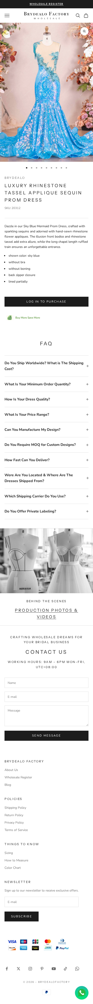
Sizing (9, 853)
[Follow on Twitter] (18, 968)
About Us (11, 770)
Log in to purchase (46, 302)
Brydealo (15, 178)
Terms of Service (16, 830)
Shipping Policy (15, 808)
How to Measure (16, 860)
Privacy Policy (14, 822)
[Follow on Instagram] (30, 968)
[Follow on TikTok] (65, 968)
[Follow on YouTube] (53, 968)
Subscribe (21, 916)
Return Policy (14, 815)
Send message (46, 736)
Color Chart (13, 868)
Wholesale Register (18, 777)
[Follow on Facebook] (7, 968)
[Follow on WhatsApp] (77, 968)
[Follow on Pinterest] (42, 968)
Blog (8, 785)
